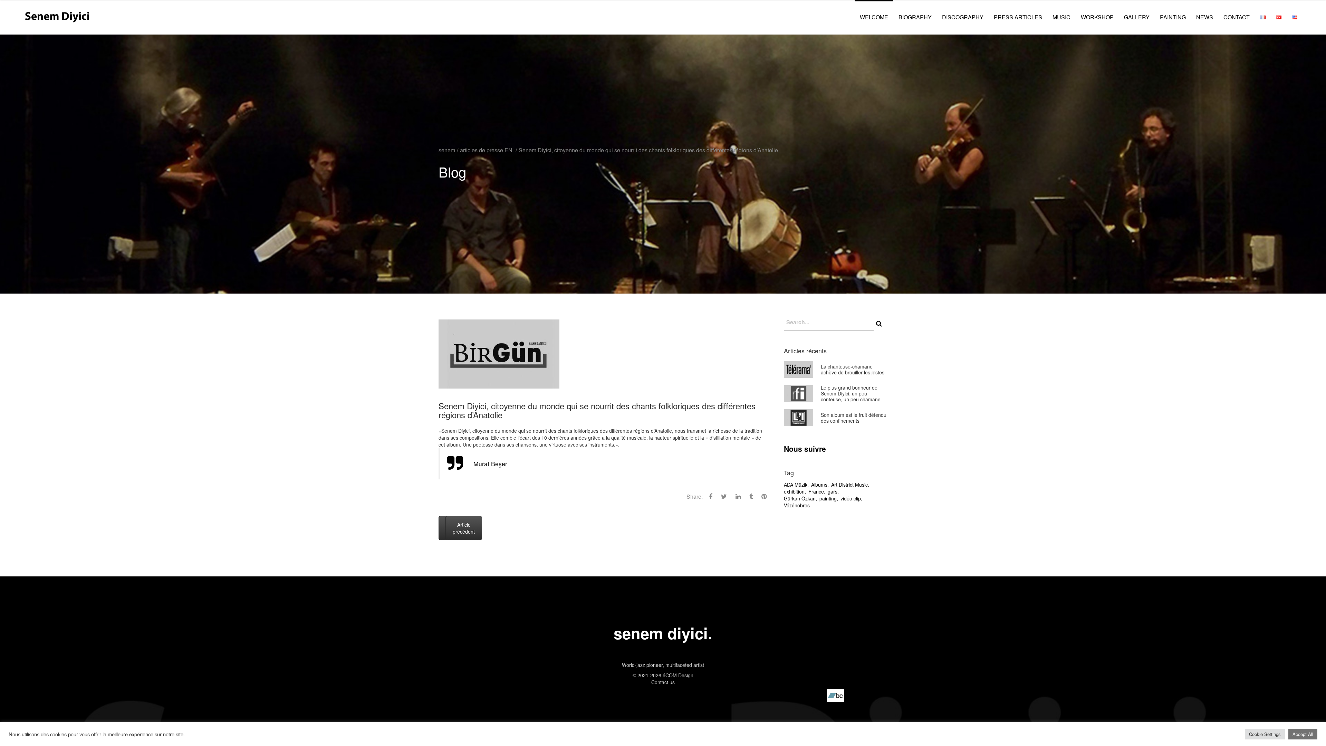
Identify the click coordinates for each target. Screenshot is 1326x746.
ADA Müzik (795, 484)
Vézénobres (797, 505)
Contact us (663, 682)
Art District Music (849, 484)
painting (828, 498)
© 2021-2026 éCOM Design (663, 675)
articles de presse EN (486, 150)
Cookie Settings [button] (1265, 734)
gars (832, 491)
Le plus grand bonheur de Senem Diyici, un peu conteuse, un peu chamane (851, 393)
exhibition (794, 491)
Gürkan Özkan (800, 498)
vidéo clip (850, 498)
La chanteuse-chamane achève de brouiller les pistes (852, 369)
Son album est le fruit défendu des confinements (853, 417)
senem (447, 150)
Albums (819, 484)
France (816, 491)
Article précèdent (464, 528)
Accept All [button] (1303, 734)
